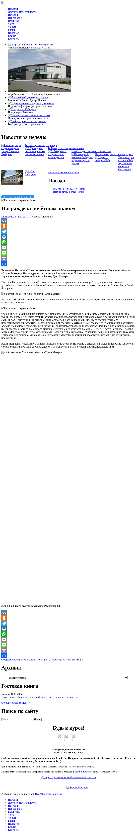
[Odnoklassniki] (68, 226)
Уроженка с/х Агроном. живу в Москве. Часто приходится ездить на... (41, 697)
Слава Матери (63, 659)
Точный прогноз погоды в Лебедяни (69, 189)
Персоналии (15, 17)
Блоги (11, 29)
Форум (12, 26)
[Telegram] (68, 231)
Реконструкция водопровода (41, 145)
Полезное (13, 32)
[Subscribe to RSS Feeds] (76, 740)
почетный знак (45, 659)
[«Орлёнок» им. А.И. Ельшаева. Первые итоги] (39, 91)
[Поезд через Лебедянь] (22, 109)
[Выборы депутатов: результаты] (27, 121)
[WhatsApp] (68, 242)
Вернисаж (14, 20)
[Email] (68, 247)
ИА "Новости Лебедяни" (49, 794)
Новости (13, 8)
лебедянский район (25, 659)
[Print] (68, 258)
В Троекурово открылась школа (66, 148)
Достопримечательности (22, 11)
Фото (11, 23)
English (12, 35)
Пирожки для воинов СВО (126, 159)
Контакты (13, 38)
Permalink (77, 659)
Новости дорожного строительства (91, 151)
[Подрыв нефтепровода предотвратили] (31, 103)
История (13, 14)
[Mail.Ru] (68, 237)
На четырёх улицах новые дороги (114, 154)
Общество (7, 659)
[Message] (68, 253)
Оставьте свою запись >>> (16, 702)
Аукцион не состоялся (125, 165)
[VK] (68, 221)
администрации (84, 771)
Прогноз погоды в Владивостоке (68, 192)
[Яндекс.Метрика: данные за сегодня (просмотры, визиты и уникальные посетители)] (77, 787)
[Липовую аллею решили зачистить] (29, 115)
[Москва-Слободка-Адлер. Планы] (28, 97)
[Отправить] (68, 263)
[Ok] (68, 740)
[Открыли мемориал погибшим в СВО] (31, 44)
